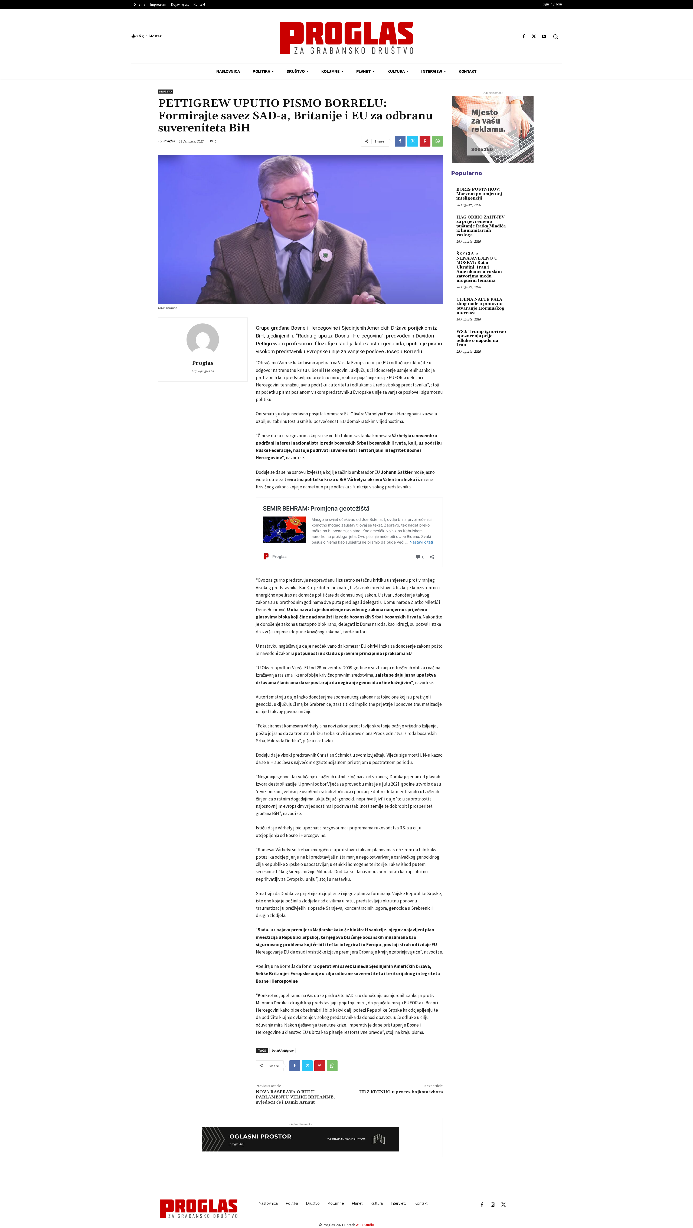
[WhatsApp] (437, 141)
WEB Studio (365, 1224)
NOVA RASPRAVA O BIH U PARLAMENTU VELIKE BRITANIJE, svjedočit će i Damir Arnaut (295, 1097)
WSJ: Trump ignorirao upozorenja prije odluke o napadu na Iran (481, 338)
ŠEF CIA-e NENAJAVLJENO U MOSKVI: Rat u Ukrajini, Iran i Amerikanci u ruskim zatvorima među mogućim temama (479, 267)
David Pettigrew (282, 1050)
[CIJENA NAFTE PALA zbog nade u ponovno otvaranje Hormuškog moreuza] (520, 305)
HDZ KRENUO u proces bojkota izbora (401, 1092)
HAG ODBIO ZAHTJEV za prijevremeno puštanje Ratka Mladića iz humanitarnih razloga (481, 226)
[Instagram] (492, 1205)
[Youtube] (544, 36)
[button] (555, 36)
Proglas (169, 141)
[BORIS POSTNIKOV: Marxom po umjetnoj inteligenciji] (520, 195)
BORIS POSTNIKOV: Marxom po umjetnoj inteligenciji (479, 194)
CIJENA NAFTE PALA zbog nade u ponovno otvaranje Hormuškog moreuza (480, 306)
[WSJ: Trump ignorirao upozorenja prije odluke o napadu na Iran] (520, 338)
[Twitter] (534, 36)
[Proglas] (346, 38)
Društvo (165, 91)
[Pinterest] (425, 141)
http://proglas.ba (203, 371)
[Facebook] (523, 36)
